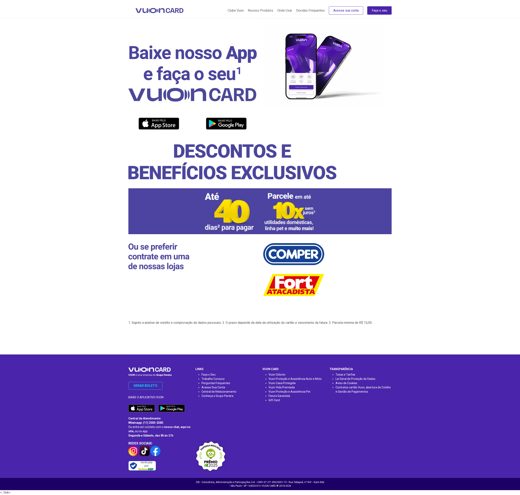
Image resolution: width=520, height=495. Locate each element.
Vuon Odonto (277, 374)
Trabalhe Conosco (213, 378)
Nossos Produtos (260, 10)
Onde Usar (284, 10)
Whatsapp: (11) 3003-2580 (145, 422)
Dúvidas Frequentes (310, 10)
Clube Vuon (236, 10)
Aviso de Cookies (346, 383)
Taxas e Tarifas (345, 374)
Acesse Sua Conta (213, 387)
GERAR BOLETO (145, 386)
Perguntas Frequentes (216, 383)
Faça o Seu (209, 374)
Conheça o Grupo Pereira (217, 396)
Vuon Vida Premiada (282, 387)
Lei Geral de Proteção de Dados (355, 378)
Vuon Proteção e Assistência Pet (289, 391)
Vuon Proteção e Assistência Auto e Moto (295, 378)
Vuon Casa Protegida (282, 383)
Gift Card (274, 400)
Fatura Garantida (279, 396)
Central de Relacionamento (219, 391)
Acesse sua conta (346, 10)
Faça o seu (379, 10)
